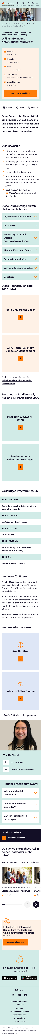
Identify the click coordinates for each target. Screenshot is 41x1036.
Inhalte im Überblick (20, 1001)
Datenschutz (19, 1018)
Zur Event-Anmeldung (20, 93)
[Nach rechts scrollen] (36, 904)
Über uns (20, 1005)
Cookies (19, 1008)
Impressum (20, 1021)
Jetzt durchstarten (15, 942)
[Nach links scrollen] (27, 904)
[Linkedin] (25, 994)
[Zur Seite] (20, 317)
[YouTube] (19, 994)
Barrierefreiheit (19, 1015)
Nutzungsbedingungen (19, 1011)
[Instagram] (13, 994)
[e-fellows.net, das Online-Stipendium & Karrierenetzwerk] (8, 4)
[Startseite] (2, 24)
